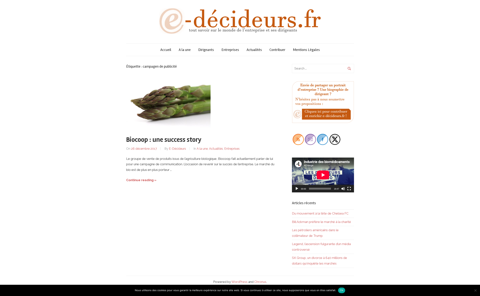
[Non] (475, 290)
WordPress (239, 282)
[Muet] (343, 189)
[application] (323, 175)
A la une (185, 49)
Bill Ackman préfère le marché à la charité (321, 222)
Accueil (165, 49)
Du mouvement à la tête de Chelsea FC (320, 213)
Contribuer (277, 49)
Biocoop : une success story (163, 140)
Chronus (260, 282)
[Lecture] (297, 189)
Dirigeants (206, 49)
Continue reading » (141, 180)
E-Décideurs (177, 148)
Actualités (254, 49)
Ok (341, 290)
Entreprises (230, 49)
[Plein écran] (349, 189)
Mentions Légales (306, 49)
